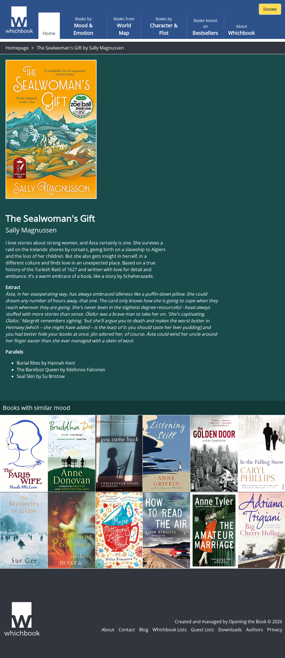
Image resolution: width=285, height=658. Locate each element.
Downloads (230, 630)
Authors (254, 630)
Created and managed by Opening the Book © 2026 (228, 622)
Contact (127, 630)
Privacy (274, 630)
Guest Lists (202, 630)
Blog (143, 630)
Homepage (17, 48)
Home (49, 33)
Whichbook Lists (170, 630)
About (108, 630)
